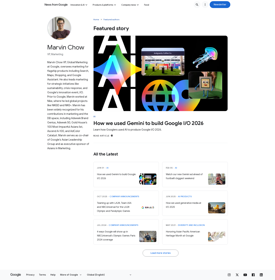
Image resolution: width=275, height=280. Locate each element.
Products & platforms (103, 5)
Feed (146, 5)
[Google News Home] (56, 4)
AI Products (185, 196)
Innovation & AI (77, 5)
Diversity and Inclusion (191, 225)
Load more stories (161, 253)
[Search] (197, 4)
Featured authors (111, 19)
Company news (128, 5)
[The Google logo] (15, 275)
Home (96, 19)
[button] (220, 4)
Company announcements (124, 196)
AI (94, 116)
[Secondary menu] (205, 4)
